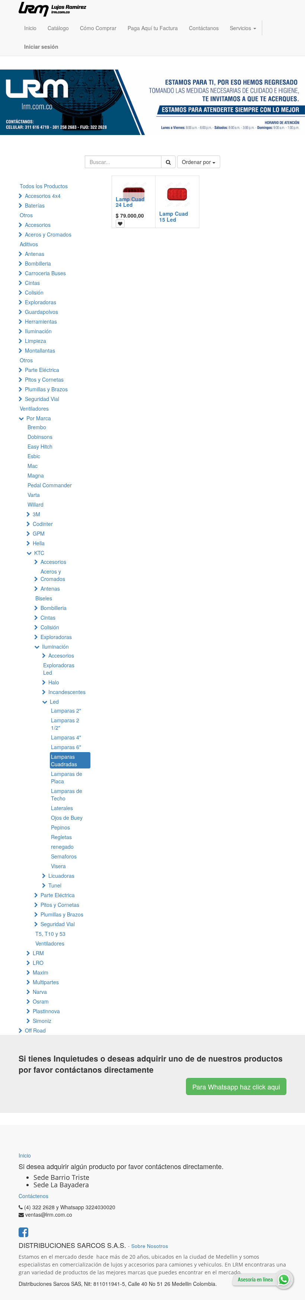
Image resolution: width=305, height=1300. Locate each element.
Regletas (61, 837)
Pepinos (60, 827)
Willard (36, 504)
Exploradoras (40, 302)
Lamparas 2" (66, 710)
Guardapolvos (41, 311)
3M (36, 514)
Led (54, 701)
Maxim (40, 972)
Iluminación (38, 331)
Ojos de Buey (67, 817)
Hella (39, 543)
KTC (39, 552)
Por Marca (38, 418)
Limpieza (35, 340)
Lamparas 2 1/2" (65, 723)
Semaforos (64, 856)
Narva (40, 991)
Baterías (35, 205)
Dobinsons (40, 436)
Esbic (34, 456)
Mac (33, 465)
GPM (39, 533)
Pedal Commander (50, 485)
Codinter (43, 523)
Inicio (25, 1155)
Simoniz (42, 1020)
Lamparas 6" (66, 747)
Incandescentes (67, 692)
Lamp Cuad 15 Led (173, 216)
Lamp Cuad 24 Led (130, 201)
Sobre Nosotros (149, 1245)
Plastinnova (46, 1011)
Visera (58, 866)
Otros (26, 215)
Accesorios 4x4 (43, 195)
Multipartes (46, 982)
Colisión (34, 292)
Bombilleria (38, 263)
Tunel (54, 885)
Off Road (35, 1030)
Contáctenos (33, 1196)
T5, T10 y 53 (50, 933)
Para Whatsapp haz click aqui (236, 1086)
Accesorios (38, 224)
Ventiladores (34, 408)
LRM (38, 953)
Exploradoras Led (58, 668)
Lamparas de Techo (66, 794)
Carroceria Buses (45, 273)
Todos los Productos (44, 186)
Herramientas (41, 321)
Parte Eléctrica (42, 369)
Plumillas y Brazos (46, 389)
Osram (41, 1001)
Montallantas (40, 350)
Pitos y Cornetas (44, 379)
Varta (34, 494)
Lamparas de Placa (66, 777)
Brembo (37, 427)
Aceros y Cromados (48, 234)
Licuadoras (61, 875)
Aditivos (29, 244)
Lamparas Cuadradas (64, 760)
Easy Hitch (40, 446)
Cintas (32, 282)
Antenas (34, 253)
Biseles (43, 598)
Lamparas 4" (66, 737)
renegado (62, 846)
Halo (53, 682)
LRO (38, 962)
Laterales (62, 808)
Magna (36, 475)
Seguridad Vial (42, 398)
